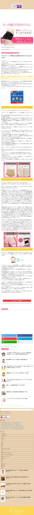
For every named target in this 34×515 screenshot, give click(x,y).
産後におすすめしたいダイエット (9, 346)
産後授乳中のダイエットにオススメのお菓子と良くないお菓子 (17, 372)
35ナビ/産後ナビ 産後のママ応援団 (17, 512)
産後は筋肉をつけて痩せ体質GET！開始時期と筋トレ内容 (16, 391)
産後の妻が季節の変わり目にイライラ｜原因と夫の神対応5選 (10, 422)
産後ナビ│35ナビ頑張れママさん (17, 510)
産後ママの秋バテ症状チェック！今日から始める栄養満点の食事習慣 (12, 428)
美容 (14, 346)
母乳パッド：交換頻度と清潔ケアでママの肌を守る (15, 385)
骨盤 (16, 346)
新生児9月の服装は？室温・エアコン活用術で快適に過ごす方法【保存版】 (12, 427)
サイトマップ (16, 508)
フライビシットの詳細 (17, 300)
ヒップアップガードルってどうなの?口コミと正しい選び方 (17, 398)
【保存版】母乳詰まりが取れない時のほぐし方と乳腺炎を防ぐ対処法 (12, 425)
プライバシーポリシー (21, 508)
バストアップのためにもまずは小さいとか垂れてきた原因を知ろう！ (14, 406)
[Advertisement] (17, 16)
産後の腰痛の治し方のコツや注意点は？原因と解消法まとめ (17, 359)
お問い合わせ (12, 508)
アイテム (3, 346)
